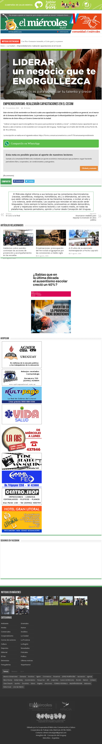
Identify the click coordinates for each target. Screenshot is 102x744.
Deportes (4, 648)
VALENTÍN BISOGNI (76, 683)
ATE (48, 680)
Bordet (78, 680)
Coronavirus (47, 676)
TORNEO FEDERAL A (60, 683)
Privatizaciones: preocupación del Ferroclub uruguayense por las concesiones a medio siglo (50, 250)
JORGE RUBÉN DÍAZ (68, 676)
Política (23, 656)
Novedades (25, 648)
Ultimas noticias (27, 661)
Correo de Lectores (8, 640)
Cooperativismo (7, 636)
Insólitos (24, 632)
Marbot (85, 680)
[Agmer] (22, 355)
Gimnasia (23, 676)
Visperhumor (26, 665)
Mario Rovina (7, 680)
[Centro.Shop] (22, 496)
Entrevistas (5, 661)
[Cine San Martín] (22, 461)
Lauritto (17, 683)
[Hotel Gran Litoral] (22, 519)
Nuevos (14, 671)
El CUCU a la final (13, 215)
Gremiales (25, 623)
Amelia (3, 628)
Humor (23, 628)
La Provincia (25, 640)
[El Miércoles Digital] (51, 23)
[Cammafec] (22, 479)
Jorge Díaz (54, 680)
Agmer (39, 676)
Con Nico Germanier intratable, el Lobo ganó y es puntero (42, 41)
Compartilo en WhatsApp (25, 143)
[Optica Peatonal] (22, 377)
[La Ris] (22, 439)
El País (3, 656)
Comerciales (5, 632)
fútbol (33, 683)
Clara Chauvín (7, 683)
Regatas (39, 683)
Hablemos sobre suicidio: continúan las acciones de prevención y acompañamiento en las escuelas (17, 252)
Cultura (4, 644)
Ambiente (4, 623)
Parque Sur (41, 680)
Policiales (24, 652)
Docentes (25, 683)
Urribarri (93, 680)
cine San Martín (18, 687)
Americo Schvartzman (10, 676)
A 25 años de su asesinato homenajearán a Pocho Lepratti (83, 249)
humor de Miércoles (67, 680)
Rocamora (56, 676)
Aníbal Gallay (18, 680)
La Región (24, 644)
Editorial (4, 652)
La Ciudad (11, 46)
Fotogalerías (6, 665)
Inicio (3, 46)
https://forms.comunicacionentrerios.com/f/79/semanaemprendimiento (66, 135)
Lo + (22, 671)
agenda (89, 676)
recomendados (30, 680)
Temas (5, 671)
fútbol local (7, 687)
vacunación (81, 676)
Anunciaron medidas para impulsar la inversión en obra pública (84, 217)
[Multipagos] (22, 395)
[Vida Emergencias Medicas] (22, 414)
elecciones (48, 683)
